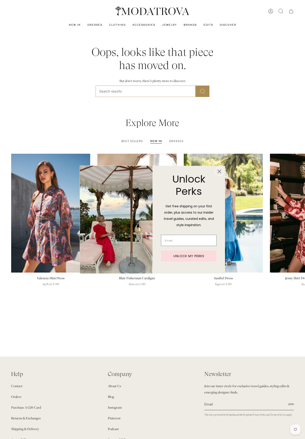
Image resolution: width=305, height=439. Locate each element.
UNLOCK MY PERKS (188, 256)
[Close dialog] (219, 171)
